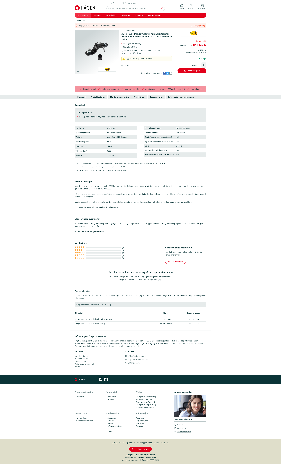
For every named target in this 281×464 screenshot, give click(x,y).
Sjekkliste (110, 423)
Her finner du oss (81, 418)
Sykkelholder (111, 15)
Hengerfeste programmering (146, 405)
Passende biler (156, 97)
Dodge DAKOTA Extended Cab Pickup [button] (93, 304)
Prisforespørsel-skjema (114, 426)
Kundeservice (112, 413)
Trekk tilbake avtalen (140, 449)
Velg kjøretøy (199, 25)
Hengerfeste (80, 397)
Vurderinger (139, 97)
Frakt (108, 429)
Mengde (195, 65)
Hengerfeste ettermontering (146, 397)
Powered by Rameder (147, 457)
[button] (191, 6)
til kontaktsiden (184, 432)
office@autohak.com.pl (137, 356)
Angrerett (140, 418)
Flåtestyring (110, 421)
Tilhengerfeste (82, 15)
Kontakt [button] (115, 3)
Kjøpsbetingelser (142, 421)
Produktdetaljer (98, 97)
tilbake (78, 20)
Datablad (81, 97)
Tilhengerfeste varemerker (146, 407)
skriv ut (127, 65)
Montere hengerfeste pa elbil (146, 402)
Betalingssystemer (113, 418)
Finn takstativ (111, 399)
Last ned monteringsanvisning (90, 231)
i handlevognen (193, 71)
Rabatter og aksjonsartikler (84, 421)
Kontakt (109, 431)
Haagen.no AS (81, 413)
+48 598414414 (134, 363)
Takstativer (125, 15)
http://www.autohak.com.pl (139, 359)
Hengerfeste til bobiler (144, 399)
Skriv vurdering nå (175, 261)
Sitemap (140, 426)
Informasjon (142, 413)
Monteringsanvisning (119, 97)
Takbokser (97, 15)
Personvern (141, 423)
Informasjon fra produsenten (181, 97)
